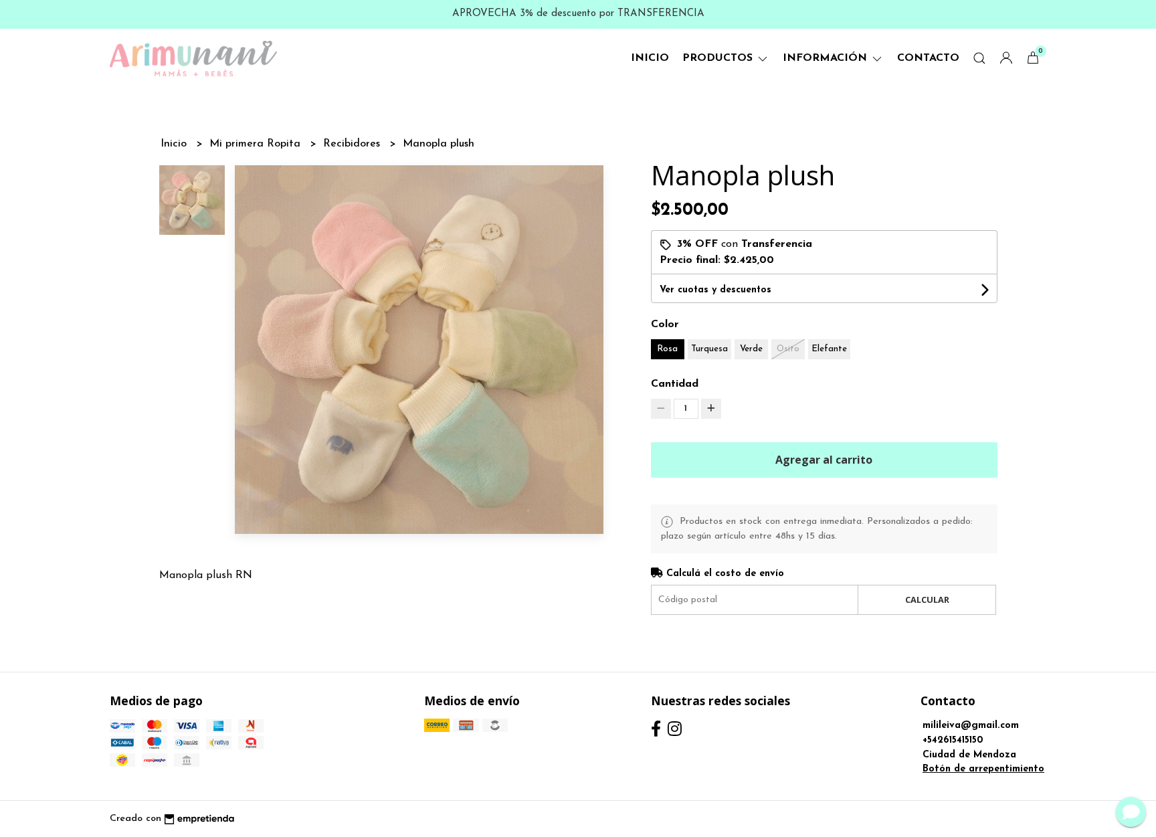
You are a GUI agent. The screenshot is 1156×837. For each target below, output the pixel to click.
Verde (751, 349)
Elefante (829, 349)
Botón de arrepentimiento (983, 769)
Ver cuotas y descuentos (715, 290)
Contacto (928, 58)
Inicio (650, 58)
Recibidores (353, 143)
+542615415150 (953, 740)
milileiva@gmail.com (971, 726)
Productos (719, 58)
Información (826, 58)
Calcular (927, 599)
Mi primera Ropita (256, 143)
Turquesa (709, 349)
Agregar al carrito (823, 459)
